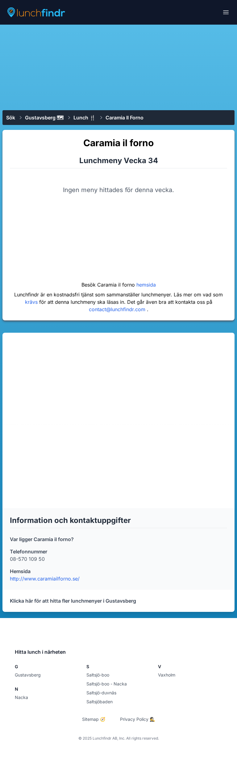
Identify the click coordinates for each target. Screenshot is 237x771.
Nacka (21, 697)
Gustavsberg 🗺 (44, 117)
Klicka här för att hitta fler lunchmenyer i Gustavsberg (73, 601)
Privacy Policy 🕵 (137, 719)
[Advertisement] (118, 66)
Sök (10, 117)
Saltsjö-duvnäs (101, 692)
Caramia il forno (124, 117)
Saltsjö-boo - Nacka (106, 683)
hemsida (146, 285)
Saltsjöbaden (99, 701)
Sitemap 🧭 (93, 719)
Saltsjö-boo (97, 674)
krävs (32, 302)
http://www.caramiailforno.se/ (45, 579)
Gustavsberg (28, 674)
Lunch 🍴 (84, 117)
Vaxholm (166, 674)
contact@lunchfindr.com (118, 309)
